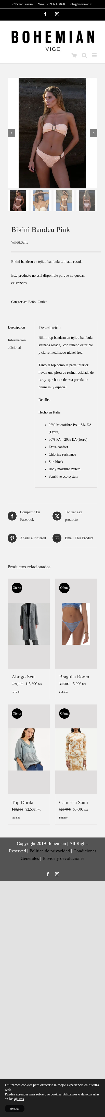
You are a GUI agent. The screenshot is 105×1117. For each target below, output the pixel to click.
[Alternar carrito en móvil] (74, 55)
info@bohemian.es (81, 4)
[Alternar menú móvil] (94, 55)
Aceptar (14, 1108)
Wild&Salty (19, 242)
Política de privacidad (50, 850)
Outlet (42, 302)
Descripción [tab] (16, 327)
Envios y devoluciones (63, 858)
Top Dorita (22, 802)
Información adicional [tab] (17, 344)
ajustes (19, 1099)
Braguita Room (74, 676)
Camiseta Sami (73, 802)
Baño (32, 302)
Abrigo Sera (23, 676)
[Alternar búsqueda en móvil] (84, 55)
